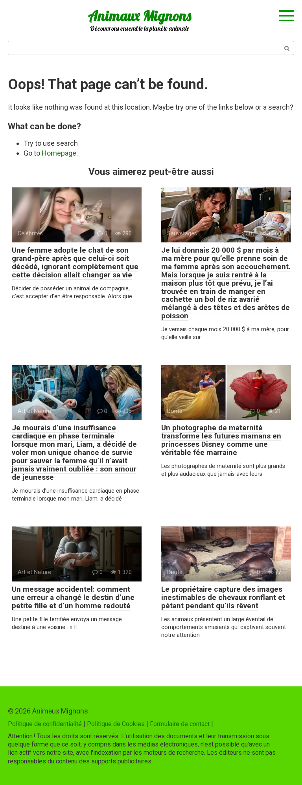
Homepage (59, 153)
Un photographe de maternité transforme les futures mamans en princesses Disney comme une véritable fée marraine (221, 440)
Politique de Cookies (116, 724)
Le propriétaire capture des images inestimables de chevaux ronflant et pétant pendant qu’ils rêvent (223, 597)
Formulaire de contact (180, 724)
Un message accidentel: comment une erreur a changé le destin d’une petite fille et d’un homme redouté (73, 597)
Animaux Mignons (139, 15)
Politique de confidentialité (45, 724)
